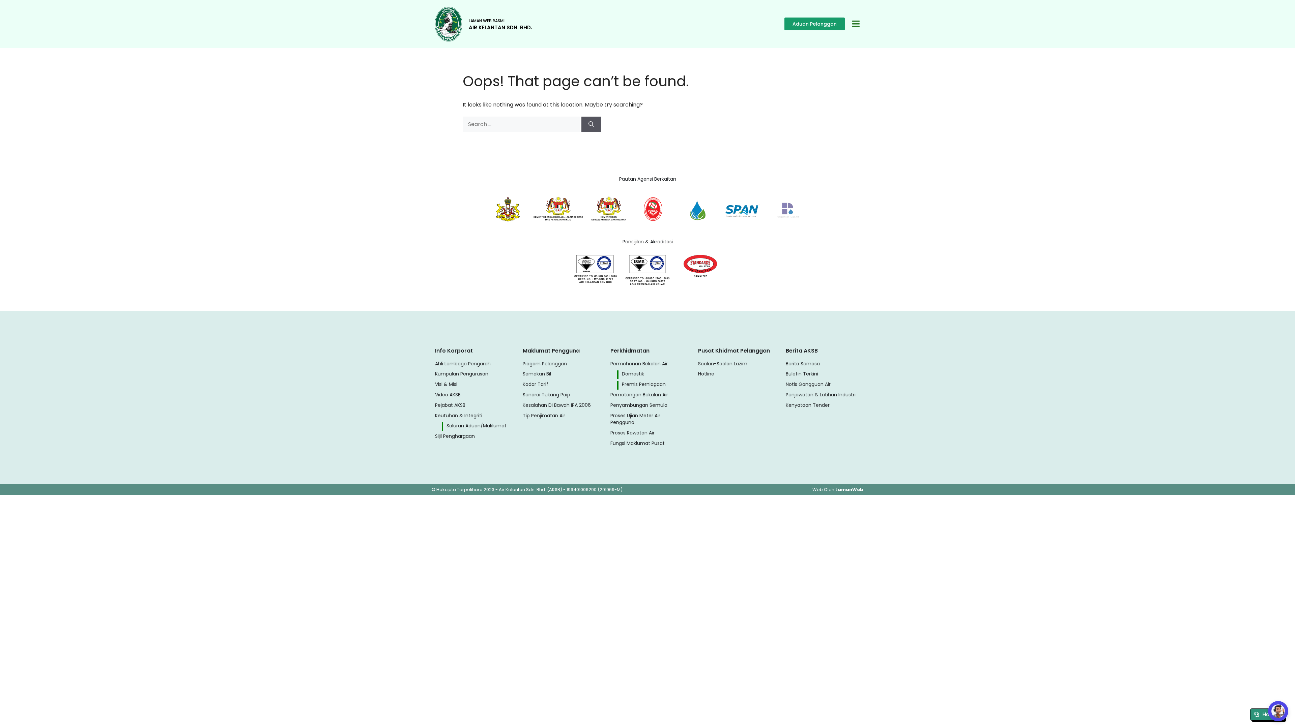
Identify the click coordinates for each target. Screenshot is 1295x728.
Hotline (1271, 714)
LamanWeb (849, 489)
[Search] (591, 124)
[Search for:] (522, 124)
